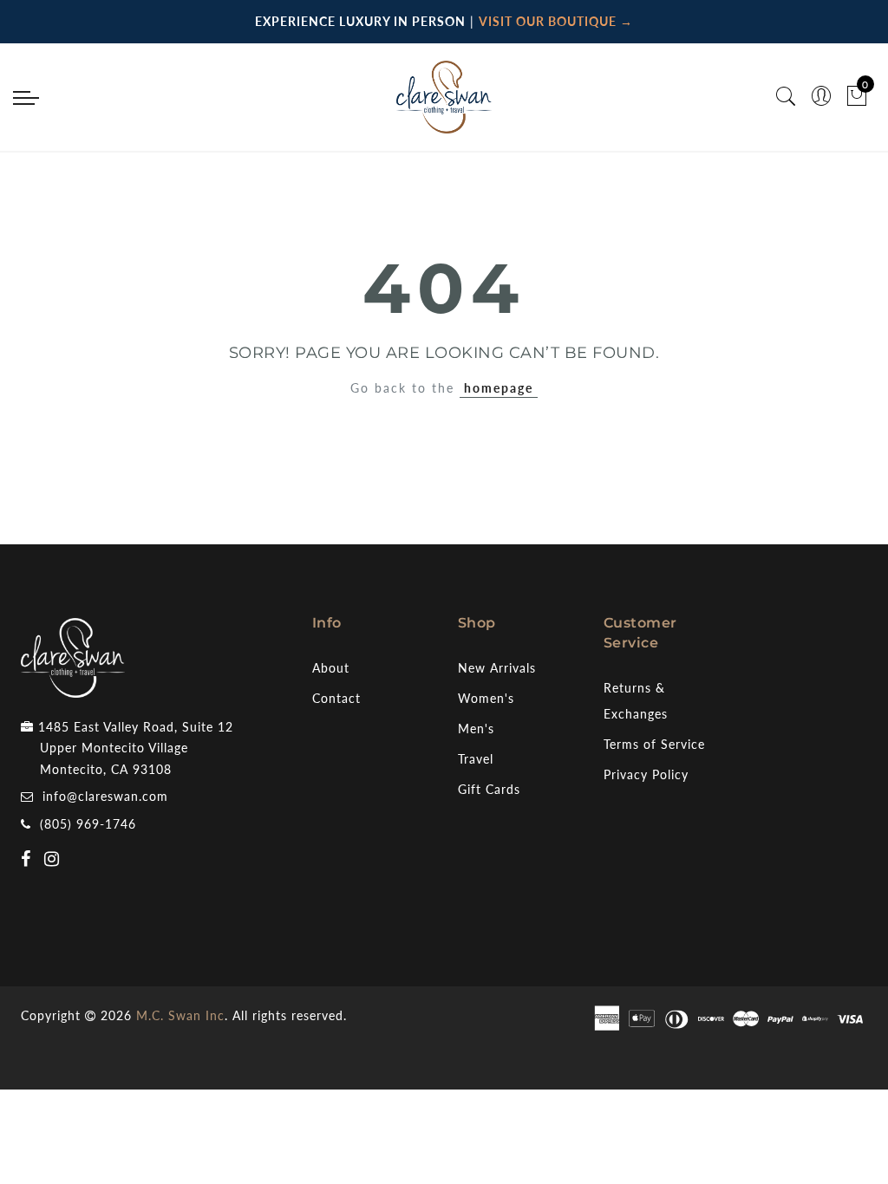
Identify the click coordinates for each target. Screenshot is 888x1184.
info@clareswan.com (105, 796)
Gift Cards (489, 789)
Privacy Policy (646, 774)
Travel (475, 758)
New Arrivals (497, 667)
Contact (336, 698)
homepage (498, 388)
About (330, 667)
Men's (476, 728)
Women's (486, 698)
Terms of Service (654, 744)
